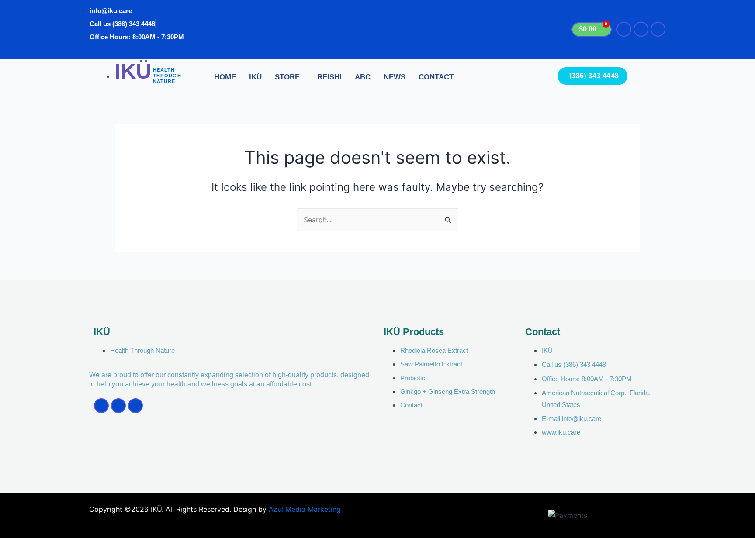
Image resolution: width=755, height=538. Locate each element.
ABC (363, 77)
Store (287, 77)
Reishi (329, 77)
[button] (289, 77)
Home (225, 77)
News (394, 77)
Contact (436, 77)
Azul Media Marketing (305, 509)
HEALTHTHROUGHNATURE (167, 75)
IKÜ (255, 77)
